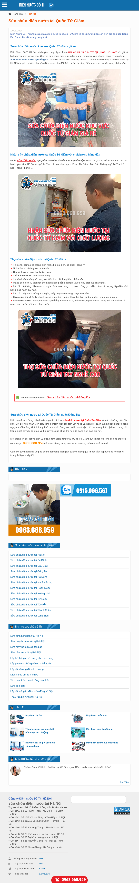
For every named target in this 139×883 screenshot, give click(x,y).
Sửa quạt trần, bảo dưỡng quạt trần (29, 680)
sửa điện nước (26, 160)
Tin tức (32, 13)
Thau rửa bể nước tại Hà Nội (26, 696)
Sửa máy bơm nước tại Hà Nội (27, 641)
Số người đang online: (25, 858)
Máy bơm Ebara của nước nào (102, 742)
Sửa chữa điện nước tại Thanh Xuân (30, 610)
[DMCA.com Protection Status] (122, 814)
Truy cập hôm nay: (24, 863)
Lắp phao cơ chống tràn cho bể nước (31, 663)
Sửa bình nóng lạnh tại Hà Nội (26, 635)
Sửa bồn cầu (17, 685)
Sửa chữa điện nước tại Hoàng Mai (29, 593)
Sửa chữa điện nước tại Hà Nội (27, 554)
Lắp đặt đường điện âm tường (27, 669)
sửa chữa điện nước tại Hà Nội (34, 803)
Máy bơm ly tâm (33, 715)
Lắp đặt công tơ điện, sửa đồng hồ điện (31, 691)
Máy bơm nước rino (96, 715)
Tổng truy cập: (21, 873)
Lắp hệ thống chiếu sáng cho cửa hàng (31, 658)
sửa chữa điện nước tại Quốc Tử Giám (92, 52)
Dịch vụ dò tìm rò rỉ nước (24, 674)
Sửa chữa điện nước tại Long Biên (29, 615)
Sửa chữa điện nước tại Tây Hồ (28, 604)
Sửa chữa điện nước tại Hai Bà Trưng (31, 582)
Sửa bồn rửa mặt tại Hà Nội (25, 652)
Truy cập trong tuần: (24, 868)
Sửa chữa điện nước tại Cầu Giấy (29, 565)
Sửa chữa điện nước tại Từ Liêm (28, 598)
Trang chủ (17, 13)
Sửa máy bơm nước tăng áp (26, 646)
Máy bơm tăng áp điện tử (99, 729)
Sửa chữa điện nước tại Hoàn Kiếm (30, 587)
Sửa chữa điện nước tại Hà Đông (28, 576)
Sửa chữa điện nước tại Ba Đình (28, 560)
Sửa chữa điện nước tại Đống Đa (68, 397)
